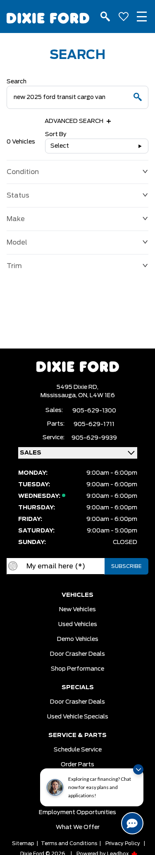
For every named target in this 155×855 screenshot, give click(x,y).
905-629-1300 (94, 411)
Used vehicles (77, 624)
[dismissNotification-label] (138, 769)
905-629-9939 (94, 438)
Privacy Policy (122, 843)
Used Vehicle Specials (77, 717)
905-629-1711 (94, 424)
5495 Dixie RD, (77, 387)
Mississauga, (59, 395)
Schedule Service (78, 750)
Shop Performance (77, 669)
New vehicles (77, 609)
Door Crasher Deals (77, 654)
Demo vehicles (77, 639)
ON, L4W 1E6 (96, 395)
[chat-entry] (132, 823)
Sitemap (23, 843)
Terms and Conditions (69, 843)
